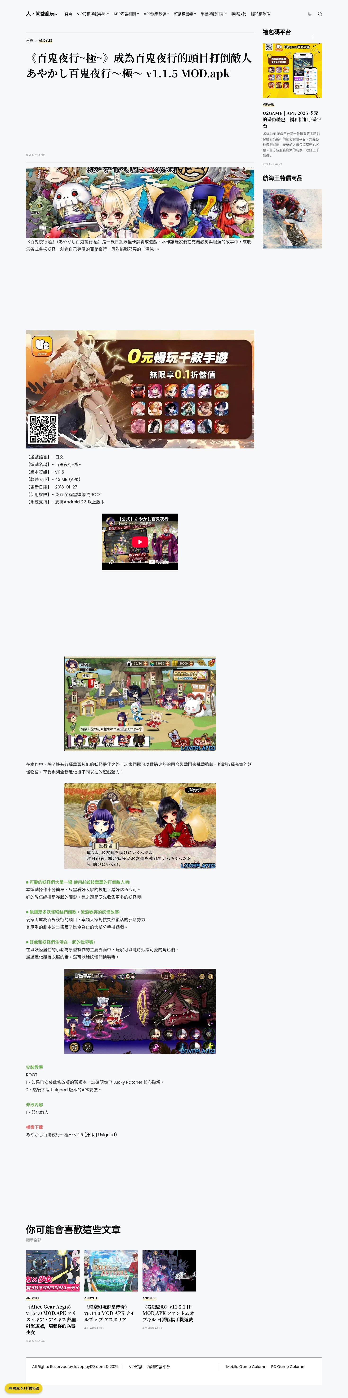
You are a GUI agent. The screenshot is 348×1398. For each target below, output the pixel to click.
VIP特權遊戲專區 (91, 14)
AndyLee (45, 40)
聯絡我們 (238, 14)
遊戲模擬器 (183, 14)
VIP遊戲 (268, 104)
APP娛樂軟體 (155, 14)
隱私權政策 (260, 14)
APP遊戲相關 (124, 14)
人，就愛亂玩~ (42, 14)
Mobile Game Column (246, 1366)
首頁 (68, 14)
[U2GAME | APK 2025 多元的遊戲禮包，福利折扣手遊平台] (292, 70)
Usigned (106, 1135)
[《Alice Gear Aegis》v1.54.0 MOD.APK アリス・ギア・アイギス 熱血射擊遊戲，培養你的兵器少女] (53, 1270)
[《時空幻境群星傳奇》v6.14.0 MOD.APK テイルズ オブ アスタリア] (111, 1270)
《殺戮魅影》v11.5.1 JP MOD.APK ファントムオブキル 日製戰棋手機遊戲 (168, 1313)
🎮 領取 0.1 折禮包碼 (23, 1388)
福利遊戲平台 (158, 1367)
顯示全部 (33, 1240)
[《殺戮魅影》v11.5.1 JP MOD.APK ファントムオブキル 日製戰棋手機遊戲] (169, 1270)
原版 (90, 1135)
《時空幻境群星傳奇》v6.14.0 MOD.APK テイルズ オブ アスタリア (109, 1313)
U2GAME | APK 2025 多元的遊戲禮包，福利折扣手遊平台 (292, 119)
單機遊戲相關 (212, 14)
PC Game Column (287, 1366)
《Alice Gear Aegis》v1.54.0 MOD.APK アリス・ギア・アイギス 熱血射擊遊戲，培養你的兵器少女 (51, 1319)
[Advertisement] (140, 120)
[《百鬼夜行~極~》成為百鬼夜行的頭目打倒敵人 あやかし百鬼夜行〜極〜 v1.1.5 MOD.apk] (140, 202)
